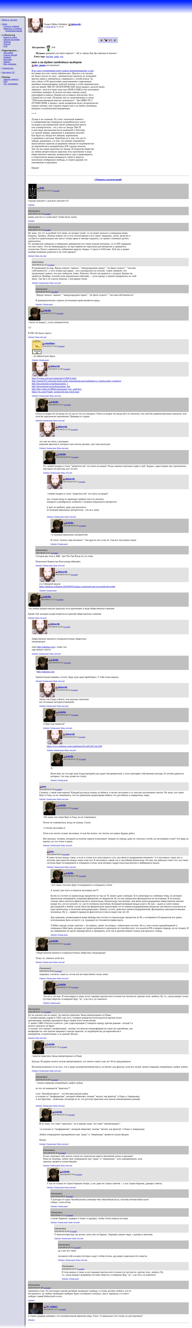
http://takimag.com (46, 647)
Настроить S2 (8, 72)
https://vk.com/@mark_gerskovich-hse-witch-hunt (55, 391)
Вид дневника (10, 64)
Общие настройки (12, 39)
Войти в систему (9, 20)
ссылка (56, 191)
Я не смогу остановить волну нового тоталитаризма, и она (63, 70)
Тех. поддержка (11, 84)
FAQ (6, 81)
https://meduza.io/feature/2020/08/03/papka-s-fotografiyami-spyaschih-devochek (77, 586)
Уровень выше (44, 283)
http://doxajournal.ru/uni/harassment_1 (50, 383)
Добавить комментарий (108, 179)
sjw (61, 56)
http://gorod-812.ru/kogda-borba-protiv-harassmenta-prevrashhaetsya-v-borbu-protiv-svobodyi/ (76, 381)
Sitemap (7, 42)
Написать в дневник (13, 28)
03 (55, 27)
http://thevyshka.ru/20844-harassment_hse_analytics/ (57, 389)
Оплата (7, 44)
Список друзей (10, 55)
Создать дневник (11, 26)
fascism (49, 56)
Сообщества (7, 68)
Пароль (7, 62)
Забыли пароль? (11, 79)
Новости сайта (10, 37)
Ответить (31, 205)
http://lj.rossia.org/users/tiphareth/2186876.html (54, 378)
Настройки (8, 53)
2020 (48, 27)
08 (52, 27)
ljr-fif (5, 46)
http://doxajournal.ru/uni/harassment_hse (51, 386)
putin (56, 56)
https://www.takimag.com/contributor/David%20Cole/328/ (74, 746)
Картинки (8, 59)
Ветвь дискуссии (41, 256)
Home (4, 24)
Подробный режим (13, 31)
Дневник (7, 57)
